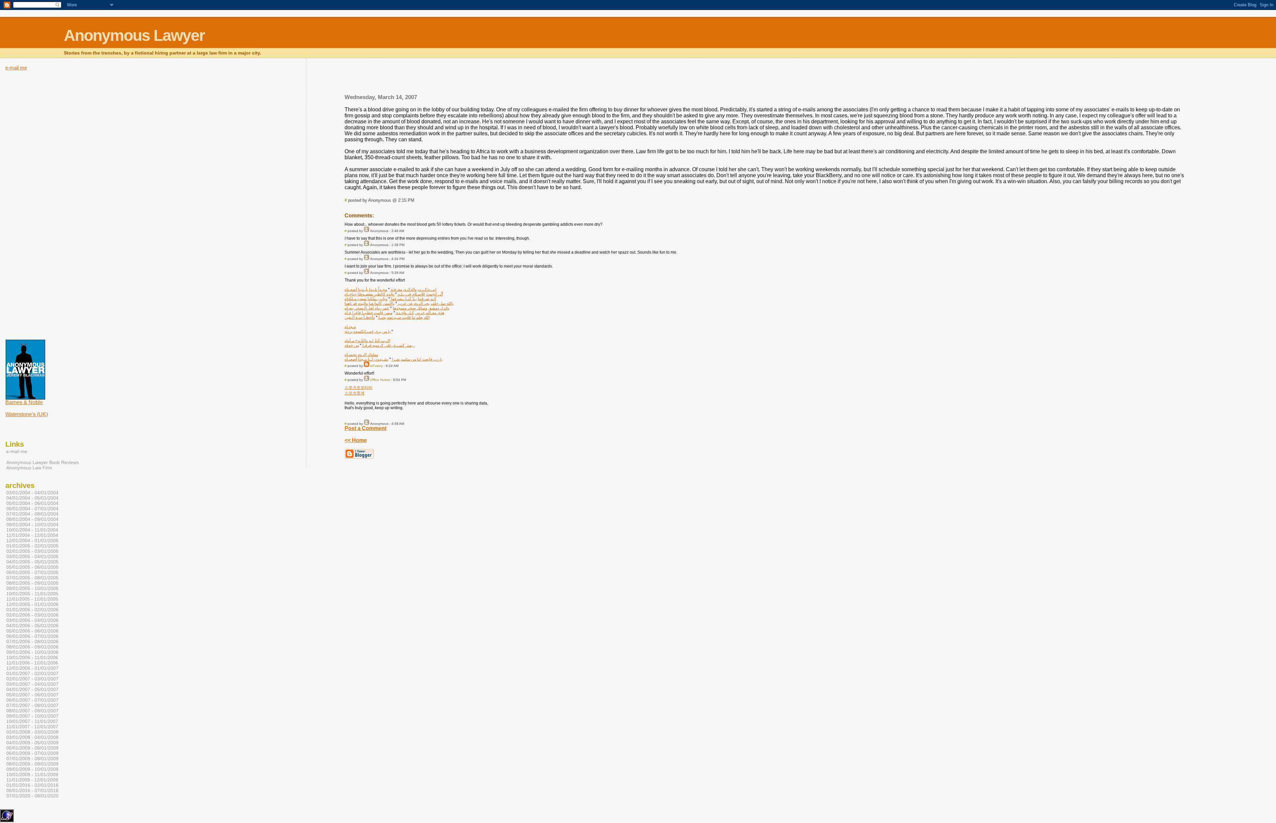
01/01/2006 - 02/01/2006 (32, 609)
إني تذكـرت (427, 289)
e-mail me (16, 67)
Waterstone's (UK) (26, 414)
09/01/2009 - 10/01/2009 (32, 769)
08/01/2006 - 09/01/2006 (32, 646)
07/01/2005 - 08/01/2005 (32, 577)
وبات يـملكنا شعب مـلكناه (366, 298)
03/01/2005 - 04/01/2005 (32, 556)
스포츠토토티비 (358, 387)
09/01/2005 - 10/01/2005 (32, 588)
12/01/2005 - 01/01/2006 (32, 604)
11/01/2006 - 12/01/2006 (32, 662)
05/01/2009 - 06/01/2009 (32, 748)
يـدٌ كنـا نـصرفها (403, 298)
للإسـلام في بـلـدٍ (411, 294)
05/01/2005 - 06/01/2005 (32, 567)
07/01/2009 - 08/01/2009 (32, 758)
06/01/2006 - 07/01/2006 (32, 636)
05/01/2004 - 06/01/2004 (32, 503)
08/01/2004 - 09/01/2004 (32, 519)
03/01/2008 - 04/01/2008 (32, 737)
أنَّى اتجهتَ (434, 294)
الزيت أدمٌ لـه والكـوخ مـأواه (367, 340)
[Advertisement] (765, 78)
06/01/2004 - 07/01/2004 (32, 508)
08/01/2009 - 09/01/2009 (32, 763)
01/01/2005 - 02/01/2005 (32, 545)
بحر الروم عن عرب (413, 303)
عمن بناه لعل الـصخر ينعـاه (367, 308)
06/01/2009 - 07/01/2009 (32, 753)
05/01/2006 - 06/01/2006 (32, 631)
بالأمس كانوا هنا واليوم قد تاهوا (369, 303)
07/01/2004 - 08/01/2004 (32, 514)
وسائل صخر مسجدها (410, 308)
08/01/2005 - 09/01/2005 (32, 583)
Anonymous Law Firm (29, 467)
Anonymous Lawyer (134, 35)
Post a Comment (365, 428)
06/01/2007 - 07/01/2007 (32, 700)
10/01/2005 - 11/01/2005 (32, 593)
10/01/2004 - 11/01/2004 (32, 529)
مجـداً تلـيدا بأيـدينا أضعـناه (366, 289)
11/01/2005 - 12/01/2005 (32, 599)
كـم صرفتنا (427, 298)
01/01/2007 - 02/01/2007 (32, 673)
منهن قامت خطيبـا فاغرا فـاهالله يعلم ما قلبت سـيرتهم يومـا (387, 315)
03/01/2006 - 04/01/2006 (32, 620)
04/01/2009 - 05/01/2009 (32, 742)
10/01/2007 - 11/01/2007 (32, 721)
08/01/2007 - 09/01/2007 (32, 710)
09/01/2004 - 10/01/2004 (32, 524)
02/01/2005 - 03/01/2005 (32, 551)
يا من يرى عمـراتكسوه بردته (368, 331)
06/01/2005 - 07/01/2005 (32, 572)
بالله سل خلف (442, 303)
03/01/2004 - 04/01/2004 (32, 492)
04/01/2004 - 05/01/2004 (32, 498)
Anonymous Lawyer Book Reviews (42, 462)
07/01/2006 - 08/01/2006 (32, 641)
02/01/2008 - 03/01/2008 (32, 732)
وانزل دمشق (438, 308)
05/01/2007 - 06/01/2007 (32, 694)
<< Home (356, 440)
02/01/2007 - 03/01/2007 (32, 678)
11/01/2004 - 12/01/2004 (32, 535)
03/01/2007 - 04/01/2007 (32, 684)
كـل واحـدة (404, 312)
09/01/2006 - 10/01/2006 (32, 652)
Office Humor (380, 380)
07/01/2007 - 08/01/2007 (32, 705)
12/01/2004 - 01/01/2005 (32, 540)
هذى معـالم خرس (429, 312)
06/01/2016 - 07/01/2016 (32, 790)
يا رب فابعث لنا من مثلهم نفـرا (416, 359)
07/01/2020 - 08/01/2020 (32, 795)
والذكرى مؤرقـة (403, 289)
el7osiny (376, 366)
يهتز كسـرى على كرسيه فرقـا (387, 345)
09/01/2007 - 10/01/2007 (32, 716)
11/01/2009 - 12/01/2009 (32, 779)
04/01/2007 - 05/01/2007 (32, 689)
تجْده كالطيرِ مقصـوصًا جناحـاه (370, 294)
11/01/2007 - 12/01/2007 (32, 726)
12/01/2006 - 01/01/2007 (32, 668)
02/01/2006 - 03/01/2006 (32, 615)
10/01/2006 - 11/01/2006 (32, 657)
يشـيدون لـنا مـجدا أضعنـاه (366, 359)
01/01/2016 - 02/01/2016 (32, 785)
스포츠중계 (355, 393)
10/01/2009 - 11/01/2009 (32, 774)
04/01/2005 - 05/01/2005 (32, 561)
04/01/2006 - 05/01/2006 (32, 625)
